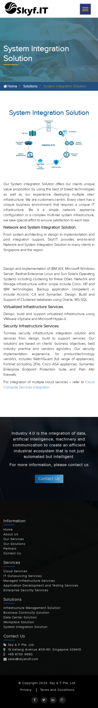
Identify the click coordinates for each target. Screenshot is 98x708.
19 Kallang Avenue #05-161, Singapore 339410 (44, 650)
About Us (10, 534)
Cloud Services (15, 571)
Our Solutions (14, 544)
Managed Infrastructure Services (29, 581)
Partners (9, 549)
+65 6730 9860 (20, 654)
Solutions (30, 86)
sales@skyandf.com (23, 659)
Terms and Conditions (57, 690)
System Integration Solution (25, 627)
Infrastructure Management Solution (32, 608)
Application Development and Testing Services (40, 586)
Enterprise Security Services (25, 590)
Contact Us (49, 478)
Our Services (13, 539)
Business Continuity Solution (26, 613)
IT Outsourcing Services (22, 576)
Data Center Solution (20, 617)
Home (12, 86)
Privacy (26, 690)
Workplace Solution (18, 622)
